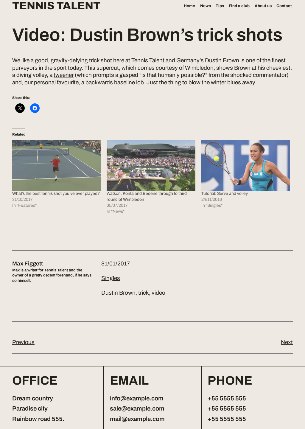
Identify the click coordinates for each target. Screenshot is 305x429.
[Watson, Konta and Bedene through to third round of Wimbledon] (151, 165)
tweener (64, 75)
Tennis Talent (56, 6)
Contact (284, 6)
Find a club (239, 6)
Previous (23, 342)
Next (287, 342)
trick (143, 293)
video (158, 293)
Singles (110, 278)
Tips (220, 6)
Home (189, 6)
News (205, 6)
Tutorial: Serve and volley (224, 193)
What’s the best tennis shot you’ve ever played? (56, 193)
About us (263, 6)
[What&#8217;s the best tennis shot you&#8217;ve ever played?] (56, 165)
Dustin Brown (118, 293)
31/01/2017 (115, 263)
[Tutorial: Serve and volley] (245, 165)
